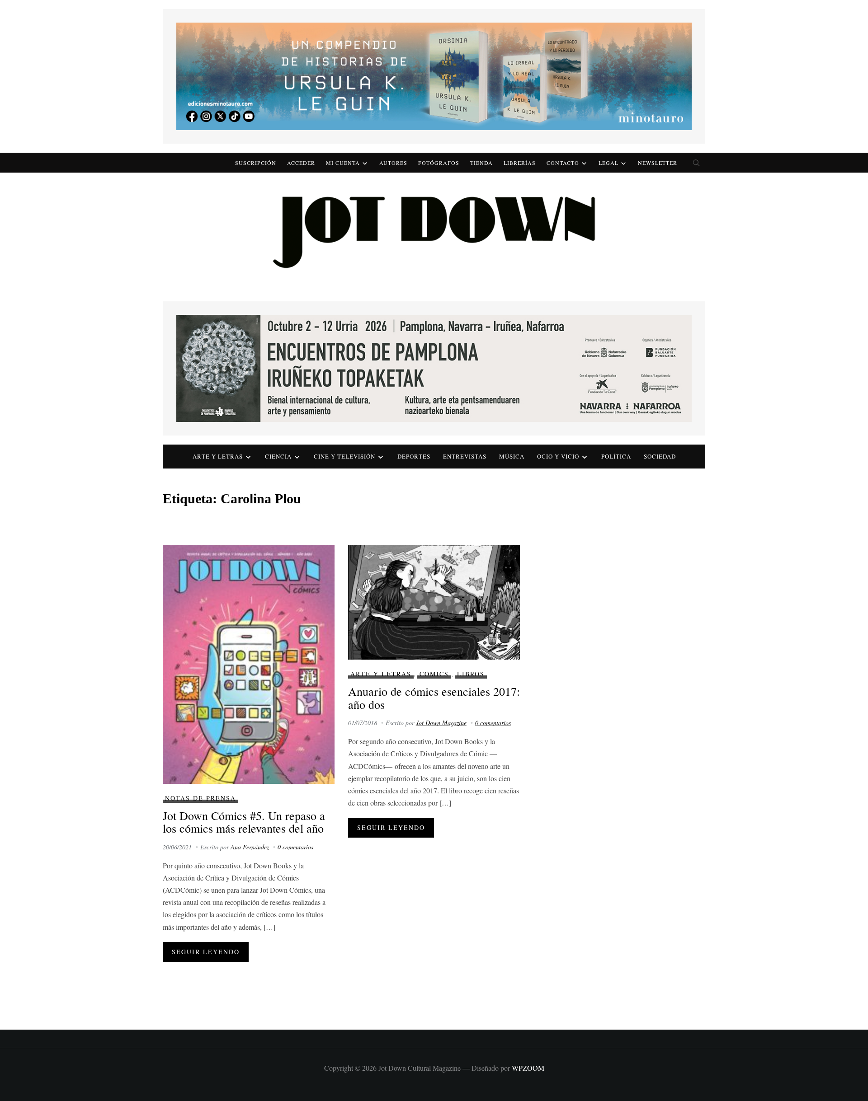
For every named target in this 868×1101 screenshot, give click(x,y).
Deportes (413, 456)
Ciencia (278, 456)
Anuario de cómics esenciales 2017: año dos (434, 698)
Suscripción (255, 162)
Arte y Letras (380, 674)
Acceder (301, 162)
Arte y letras (218, 456)
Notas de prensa (200, 798)
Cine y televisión (344, 456)
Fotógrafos (438, 162)
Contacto (563, 162)
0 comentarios (295, 847)
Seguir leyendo (206, 951)
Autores (393, 162)
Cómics (434, 674)
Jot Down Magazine (441, 722)
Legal (608, 162)
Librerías (520, 162)
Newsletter (657, 162)
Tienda (481, 162)
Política (616, 456)
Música (511, 456)
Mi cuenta (343, 162)
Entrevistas (464, 456)
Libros (471, 674)
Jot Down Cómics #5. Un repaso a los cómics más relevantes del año (244, 822)
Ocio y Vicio (558, 456)
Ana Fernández (250, 847)
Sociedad (660, 456)
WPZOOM (528, 1068)
